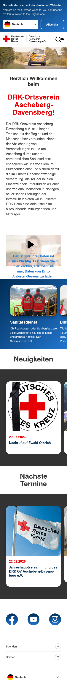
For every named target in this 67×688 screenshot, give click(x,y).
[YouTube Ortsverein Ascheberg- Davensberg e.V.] (33, 619)
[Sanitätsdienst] (33, 300)
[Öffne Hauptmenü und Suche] (59, 39)
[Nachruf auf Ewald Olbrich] (33, 406)
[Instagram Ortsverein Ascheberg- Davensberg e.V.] (55, 619)
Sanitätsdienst (23, 322)
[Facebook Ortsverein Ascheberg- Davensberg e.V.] (12, 619)
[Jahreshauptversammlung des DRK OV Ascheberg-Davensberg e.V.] (33, 531)
